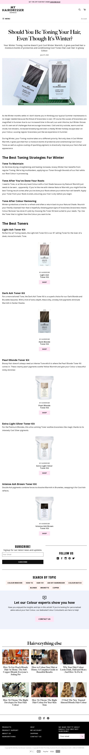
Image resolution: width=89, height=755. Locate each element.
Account (84, 19)
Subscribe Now (55, 2)
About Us (6, 733)
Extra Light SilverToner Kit (44, 467)
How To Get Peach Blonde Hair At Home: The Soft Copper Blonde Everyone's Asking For (15, 671)
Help (32, 727)
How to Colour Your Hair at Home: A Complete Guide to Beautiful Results (44, 669)
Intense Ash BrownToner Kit (44, 527)
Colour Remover (14, 583)
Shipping (34, 733)
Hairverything (9, 737)
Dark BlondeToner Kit (44, 343)
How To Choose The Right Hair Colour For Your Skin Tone (44, 702)
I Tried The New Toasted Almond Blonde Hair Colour (73, 701)
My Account (36, 730)
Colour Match (75, 583)
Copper (56, 588)
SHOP (44, 282)
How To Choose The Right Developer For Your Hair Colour (15, 702)
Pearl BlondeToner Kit (44, 406)
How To (29, 583)
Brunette (44, 588)
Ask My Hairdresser (56, 583)
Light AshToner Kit (44, 276)
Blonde (33, 588)
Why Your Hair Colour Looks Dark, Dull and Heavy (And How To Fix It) (73, 669)
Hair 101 (40, 583)
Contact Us (44, 619)
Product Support (10, 730)
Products (6, 727)
